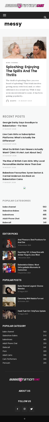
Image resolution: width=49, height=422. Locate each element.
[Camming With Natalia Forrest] (9, 301)
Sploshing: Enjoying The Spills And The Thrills (22, 71)
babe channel (12, 62)
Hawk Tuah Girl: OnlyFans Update (32, 311)
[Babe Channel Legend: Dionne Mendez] (9, 289)
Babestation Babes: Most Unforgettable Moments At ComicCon (29, 267)
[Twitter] (31, 409)
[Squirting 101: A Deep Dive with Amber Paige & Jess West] (9, 255)
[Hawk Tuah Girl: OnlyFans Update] (9, 314)
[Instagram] (24, 409)
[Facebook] (17, 409)
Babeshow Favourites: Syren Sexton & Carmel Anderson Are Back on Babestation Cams (23, 176)
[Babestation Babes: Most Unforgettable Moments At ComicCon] (9, 268)
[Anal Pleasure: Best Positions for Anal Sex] (9, 243)
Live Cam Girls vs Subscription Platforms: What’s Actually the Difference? (19, 137)
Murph (13, 101)
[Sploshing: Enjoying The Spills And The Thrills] (24, 48)
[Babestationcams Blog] (24, 6)
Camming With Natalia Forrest (30, 298)
